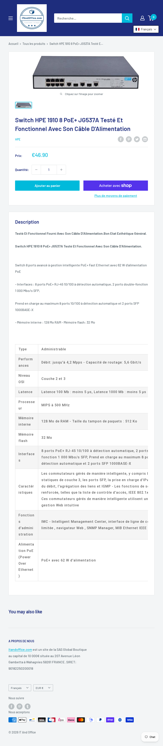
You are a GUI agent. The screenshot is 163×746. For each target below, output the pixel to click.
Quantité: (22, 170)
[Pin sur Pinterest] (129, 139)
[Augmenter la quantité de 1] (61, 169)
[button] (146, 29)
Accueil (13, 43)
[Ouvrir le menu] (10, 18)
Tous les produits (33, 43)
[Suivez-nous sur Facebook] (11, 706)
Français (16, 688)
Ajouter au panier (47, 185)
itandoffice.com (20, 649)
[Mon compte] (142, 18)
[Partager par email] (145, 139)
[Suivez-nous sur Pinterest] (19, 706)
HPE (17, 139)
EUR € (40, 688)
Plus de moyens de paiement (115, 195)
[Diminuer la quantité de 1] (36, 169)
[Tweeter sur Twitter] (137, 139)
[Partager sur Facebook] (121, 139)
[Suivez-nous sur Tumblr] (28, 706)
